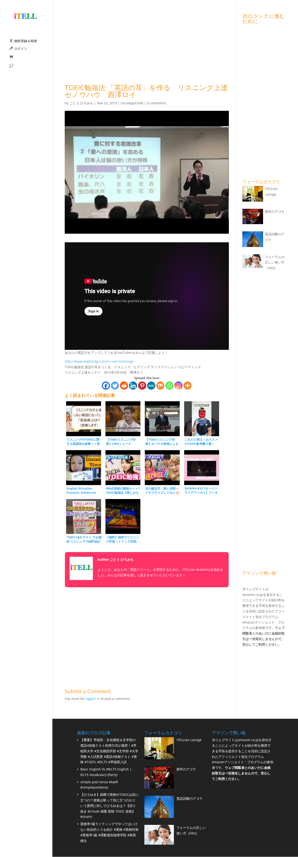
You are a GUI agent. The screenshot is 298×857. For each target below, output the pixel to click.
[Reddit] (124, 385)
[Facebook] (106, 385)
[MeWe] (151, 385)
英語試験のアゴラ (189, 798)
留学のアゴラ (274, 211)
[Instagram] (178, 385)
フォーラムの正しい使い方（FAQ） (274, 262)
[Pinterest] (142, 385)
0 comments (156, 103)
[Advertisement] (147, 45)
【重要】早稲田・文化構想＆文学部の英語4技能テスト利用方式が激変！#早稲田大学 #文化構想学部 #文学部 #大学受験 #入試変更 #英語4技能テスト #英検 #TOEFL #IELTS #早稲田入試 (109, 751)
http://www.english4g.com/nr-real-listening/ (99, 361)
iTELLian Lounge (189, 740)
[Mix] (160, 385)
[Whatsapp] (169, 385)
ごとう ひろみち (81, 103)
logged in (92, 698)
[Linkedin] (133, 385)
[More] (187, 385)
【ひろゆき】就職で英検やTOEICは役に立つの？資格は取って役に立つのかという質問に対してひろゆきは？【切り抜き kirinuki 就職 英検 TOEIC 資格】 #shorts (109, 805)
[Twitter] (115, 385)
